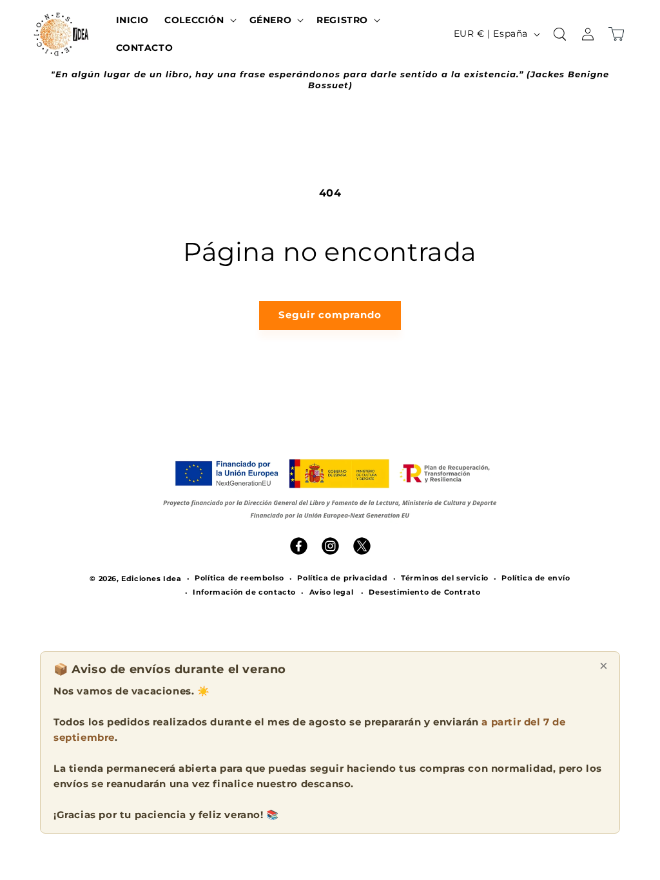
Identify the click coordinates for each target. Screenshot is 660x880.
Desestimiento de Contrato (424, 592)
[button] (199, 19)
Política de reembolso (239, 577)
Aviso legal (331, 592)
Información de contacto (244, 592)
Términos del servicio (445, 577)
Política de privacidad (342, 577)
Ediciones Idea (151, 578)
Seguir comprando (330, 315)
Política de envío (535, 577)
